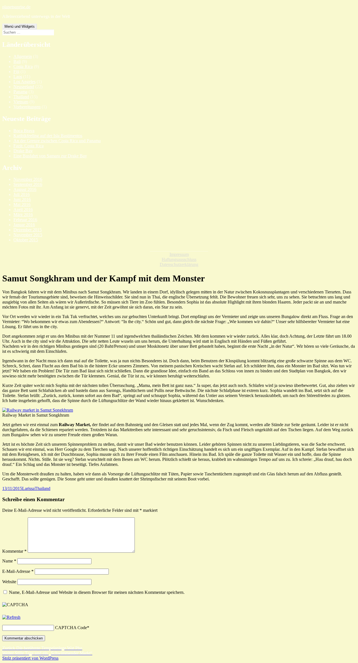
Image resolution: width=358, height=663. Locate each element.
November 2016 (27, 179)
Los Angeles (24, 81)
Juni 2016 (22, 199)
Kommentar (14, 551)
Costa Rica (23, 66)
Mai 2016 (21, 204)
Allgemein (22, 56)
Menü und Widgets (19, 26)
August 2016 (24, 189)
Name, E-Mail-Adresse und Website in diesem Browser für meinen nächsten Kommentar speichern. (97, 592)
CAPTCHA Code (71, 627)
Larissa (28, 488)
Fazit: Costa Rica (28, 145)
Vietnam (20, 101)
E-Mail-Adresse (18, 571)
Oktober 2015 (25, 239)
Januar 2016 (24, 224)
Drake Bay (23, 150)
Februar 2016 (25, 219)
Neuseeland (23, 86)
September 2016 (27, 184)
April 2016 (23, 209)
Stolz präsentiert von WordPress (30, 658)
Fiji (16, 71)
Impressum (179, 254)
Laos (17, 76)
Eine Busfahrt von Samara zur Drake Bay (50, 155)
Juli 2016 (21, 194)
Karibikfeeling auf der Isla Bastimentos (47, 135)
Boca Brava (23, 130)
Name (9, 561)
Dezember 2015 (27, 229)
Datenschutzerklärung (179, 264)
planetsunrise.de (16, 6)
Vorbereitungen (27, 106)
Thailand (21, 96)
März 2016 (23, 214)
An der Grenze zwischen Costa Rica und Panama (57, 140)
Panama (20, 91)
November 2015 (27, 234)
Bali (17, 61)
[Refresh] (11, 617)
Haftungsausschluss (179, 259)
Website (9, 581)
